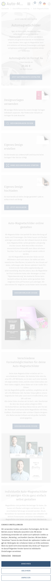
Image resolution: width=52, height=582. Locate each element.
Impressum (16, 556)
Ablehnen (26, 571)
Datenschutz (6, 556)
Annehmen (26, 564)
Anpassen (26, 578)
